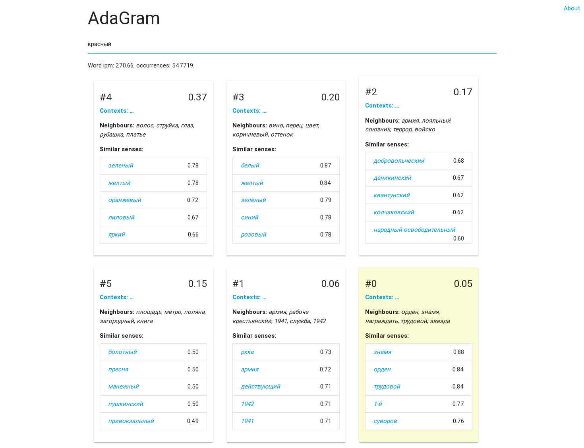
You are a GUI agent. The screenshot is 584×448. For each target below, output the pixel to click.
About (572, 8)
